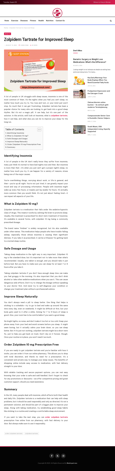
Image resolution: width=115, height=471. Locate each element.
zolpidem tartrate (31, 433)
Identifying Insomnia (15, 133)
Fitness (33, 21)
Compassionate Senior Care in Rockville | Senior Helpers (99, 117)
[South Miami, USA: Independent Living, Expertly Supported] (79, 129)
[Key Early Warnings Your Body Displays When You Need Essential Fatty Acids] (79, 80)
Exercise (14, 21)
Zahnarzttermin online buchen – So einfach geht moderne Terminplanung (98, 104)
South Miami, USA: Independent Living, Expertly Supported (99, 129)
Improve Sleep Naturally (17, 141)
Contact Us (60, 21)
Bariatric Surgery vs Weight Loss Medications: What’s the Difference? (89, 60)
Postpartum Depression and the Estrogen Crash (99, 92)
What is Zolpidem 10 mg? (17, 136)
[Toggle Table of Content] (38, 130)
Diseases (24, 21)
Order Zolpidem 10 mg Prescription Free (24, 144)
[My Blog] (57, 13)
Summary (11, 147)
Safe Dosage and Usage (17, 139)
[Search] (110, 20)
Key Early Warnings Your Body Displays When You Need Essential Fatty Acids (98, 80)
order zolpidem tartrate (13, 433)
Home (6, 21)
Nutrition (49, 21)
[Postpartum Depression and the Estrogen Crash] (79, 94)
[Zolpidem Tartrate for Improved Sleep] (36, 70)
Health (41, 21)
